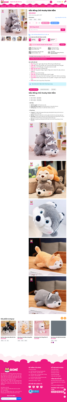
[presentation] (62, 318)
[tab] (33, 89)
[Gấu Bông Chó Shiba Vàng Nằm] (25, 328)
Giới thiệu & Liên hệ (55, 373)
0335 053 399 (38, 379)
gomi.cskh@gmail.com (59, 385)
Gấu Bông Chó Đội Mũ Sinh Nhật (58, 337)
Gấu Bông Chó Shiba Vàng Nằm (24, 337)
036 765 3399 (40, 373)
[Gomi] (5, 2)
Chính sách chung (54, 369)
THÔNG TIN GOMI (11, 6)
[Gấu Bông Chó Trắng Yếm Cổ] (42, 328)
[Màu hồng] (51, 342)
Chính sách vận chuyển (56, 376)
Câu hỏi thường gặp (55, 374)
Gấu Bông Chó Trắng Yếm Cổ (41, 337)
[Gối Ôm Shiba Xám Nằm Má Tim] (8, 328)
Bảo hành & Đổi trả (55, 371)
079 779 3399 (37, 376)
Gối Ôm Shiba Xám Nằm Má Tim (8, 337)
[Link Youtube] (33, 387)
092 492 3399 (61, 380)
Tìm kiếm (19, 398)
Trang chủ (3, 6)
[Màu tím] (53, 342)
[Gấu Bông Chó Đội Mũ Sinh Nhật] (58, 328)
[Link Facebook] (30, 387)
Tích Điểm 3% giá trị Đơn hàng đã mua (38, 59)
